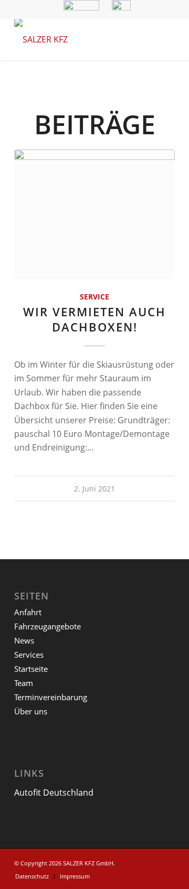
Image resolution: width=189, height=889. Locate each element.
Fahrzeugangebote (47, 626)
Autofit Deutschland (53, 792)
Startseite (31, 668)
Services (29, 654)
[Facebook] (167, 862)
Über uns (30, 711)
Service (94, 297)
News (24, 640)
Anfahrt (27, 612)
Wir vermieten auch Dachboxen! (94, 319)
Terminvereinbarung (50, 697)
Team (23, 683)
